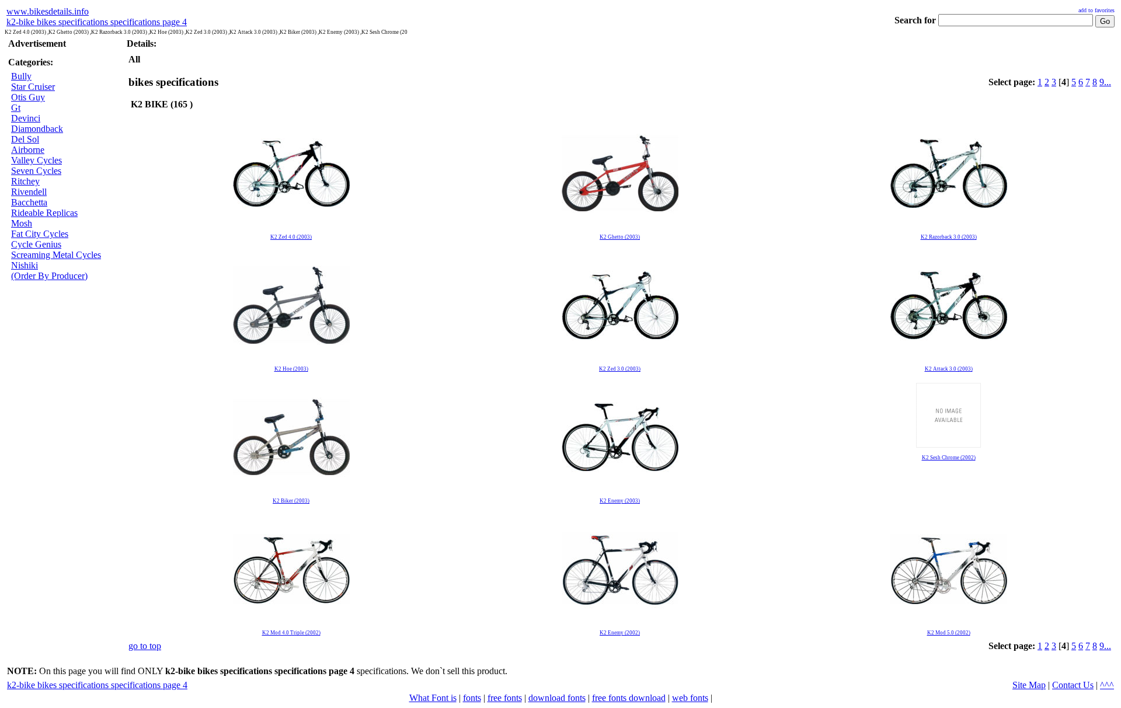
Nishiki (24, 265)
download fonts (557, 698)
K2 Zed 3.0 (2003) (619, 369)
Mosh (21, 223)
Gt (15, 108)
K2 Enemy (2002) (620, 633)
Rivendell (29, 192)
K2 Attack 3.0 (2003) (949, 369)
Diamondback (37, 129)
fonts (472, 698)
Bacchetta (29, 202)
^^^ (1107, 685)
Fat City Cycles (39, 234)
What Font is (433, 698)
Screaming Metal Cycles (56, 255)
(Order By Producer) (49, 276)
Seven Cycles (36, 171)
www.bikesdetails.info (47, 11)
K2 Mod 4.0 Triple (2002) (291, 633)
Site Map (1029, 685)
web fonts (690, 698)
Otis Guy (28, 97)
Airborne (27, 150)
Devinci (25, 118)
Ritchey (25, 181)
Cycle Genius (36, 244)
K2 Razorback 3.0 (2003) (949, 237)
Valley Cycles (36, 160)
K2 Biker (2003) (291, 501)
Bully (21, 76)
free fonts (505, 698)
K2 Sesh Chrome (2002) (949, 458)
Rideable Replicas (44, 213)
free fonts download (629, 698)
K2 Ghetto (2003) (620, 237)
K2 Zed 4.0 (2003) (291, 237)
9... (1105, 82)
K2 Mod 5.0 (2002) (948, 633)
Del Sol (25, 139)
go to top (144, 646)
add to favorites (1096, 10)
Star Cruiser (33, 87)
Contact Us (1073, 685)
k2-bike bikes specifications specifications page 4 (96, 22)
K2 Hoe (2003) (291, 369)
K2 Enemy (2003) (620, 501)
